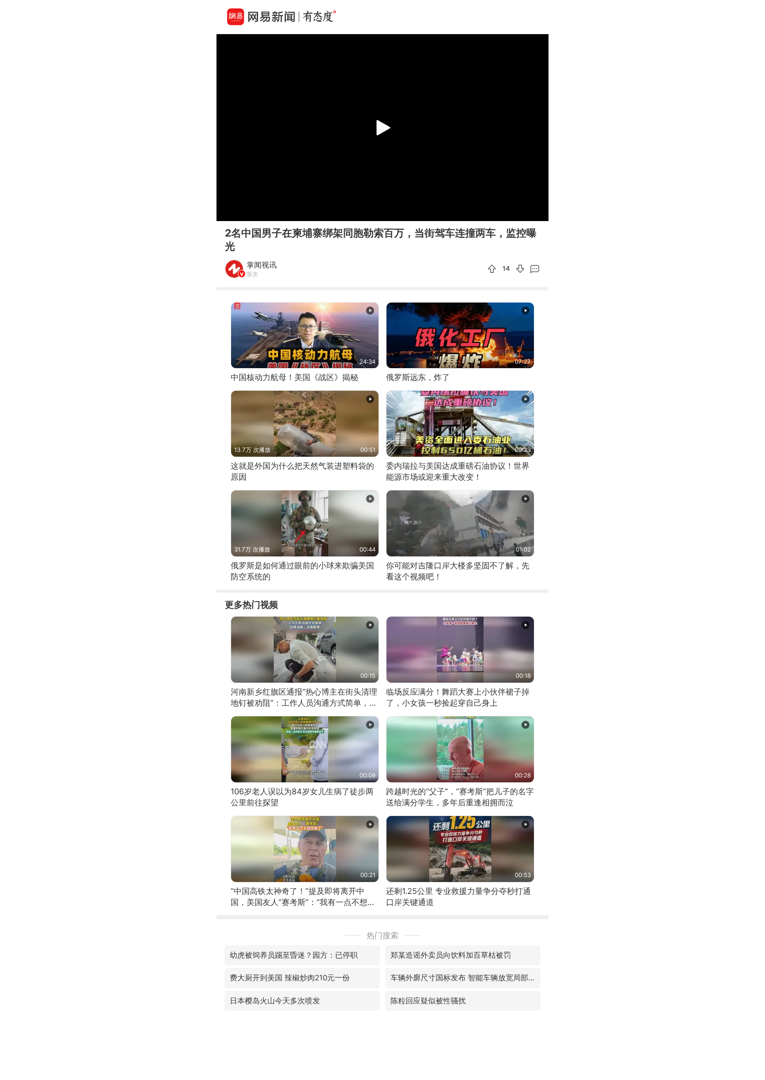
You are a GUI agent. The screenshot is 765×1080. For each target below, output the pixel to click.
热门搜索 (382, 935)
